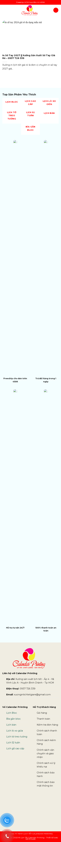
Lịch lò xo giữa (14, 730)
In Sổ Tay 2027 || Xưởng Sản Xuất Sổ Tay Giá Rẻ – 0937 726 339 (28, 57)
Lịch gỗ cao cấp (15, 748)
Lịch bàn (11, 724)
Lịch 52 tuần (13, 742)
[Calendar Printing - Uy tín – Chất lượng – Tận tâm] (29, 10)
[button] (4, 10)
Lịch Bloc (12, 712)
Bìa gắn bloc (13, 718)
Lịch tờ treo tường (16, 736)
